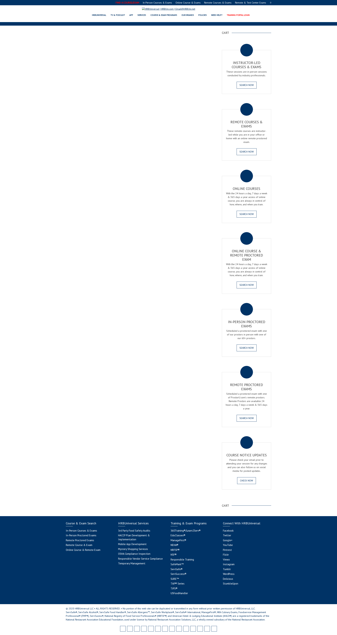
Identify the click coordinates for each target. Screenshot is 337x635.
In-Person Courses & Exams (157, 2)
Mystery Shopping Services (133, 549)
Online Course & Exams (188, 2)
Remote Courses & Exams (218, 2)
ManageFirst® (178, 540)
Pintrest (227, 550)
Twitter (227, 535)
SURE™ (175, 578)
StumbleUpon (230, 583)
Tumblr (227, 569)
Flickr (226, 554)
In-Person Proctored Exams (81, 535)
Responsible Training (182, 559)
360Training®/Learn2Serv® (186, 530)
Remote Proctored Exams (80, 540)
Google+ (227, 540)
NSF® (174, 554)
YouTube (228, 545)
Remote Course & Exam (79, 545)
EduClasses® (178, 535)
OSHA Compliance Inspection (134, 553)
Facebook (228, 530)
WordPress (228, 574)
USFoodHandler (179, 593)
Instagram (228, 564)
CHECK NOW (246, 480)
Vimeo (226, 559)
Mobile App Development (132, 544)
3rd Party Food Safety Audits (134, 530)
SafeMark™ (177, 564)
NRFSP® (175, 550)
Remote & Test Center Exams (250, 2)
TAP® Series (177, 583)
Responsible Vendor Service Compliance (140, 558)
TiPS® (174, 588)
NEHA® (174, 545)
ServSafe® (177, 569)
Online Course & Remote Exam (83, 550)
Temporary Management (131, 563)
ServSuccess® (178, 574)
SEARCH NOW (246, 85)
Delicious (228, 578)
